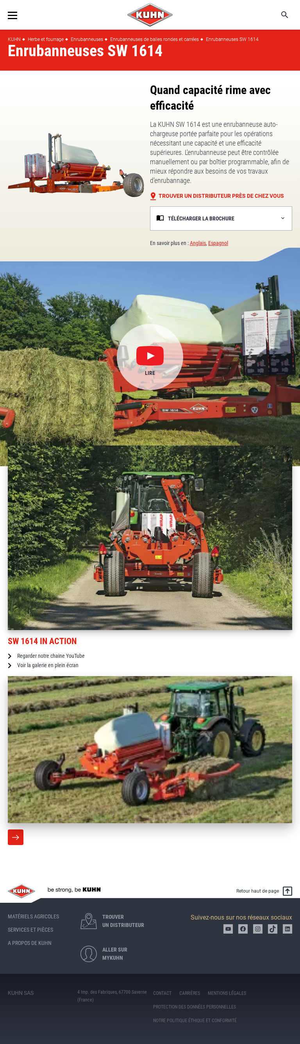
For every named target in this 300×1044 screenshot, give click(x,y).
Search (279, 15)
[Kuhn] (150, 15)
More (15, 837)
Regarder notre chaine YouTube (51, 656)
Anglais (198, 243)
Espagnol (218, 243)
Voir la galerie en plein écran (48, 665)
